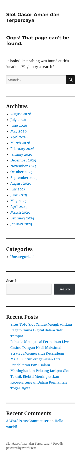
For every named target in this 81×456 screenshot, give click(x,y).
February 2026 (22, 149)
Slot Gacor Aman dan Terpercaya (33, 17)
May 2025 (18, 201)
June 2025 (18, 195)
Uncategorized (22, 257)
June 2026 (18, 125)
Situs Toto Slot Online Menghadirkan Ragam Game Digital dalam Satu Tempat (41, 330)
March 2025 (20, 212)
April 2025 (18, 207)
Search (11, 281)
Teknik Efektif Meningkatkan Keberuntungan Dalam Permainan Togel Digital (38, 382)
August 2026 (20, 114)
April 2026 (19, 137)
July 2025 (18, 189)
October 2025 (21, 172)
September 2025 (24, 178)
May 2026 (18, 131)
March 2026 (20, 143)
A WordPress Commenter (27, 421)
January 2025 (21, 224)
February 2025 (22, 218)
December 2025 (23, 160)
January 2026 (21, 154)
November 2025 (23, 166)
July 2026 (18, 120)
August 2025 (20, 183)
